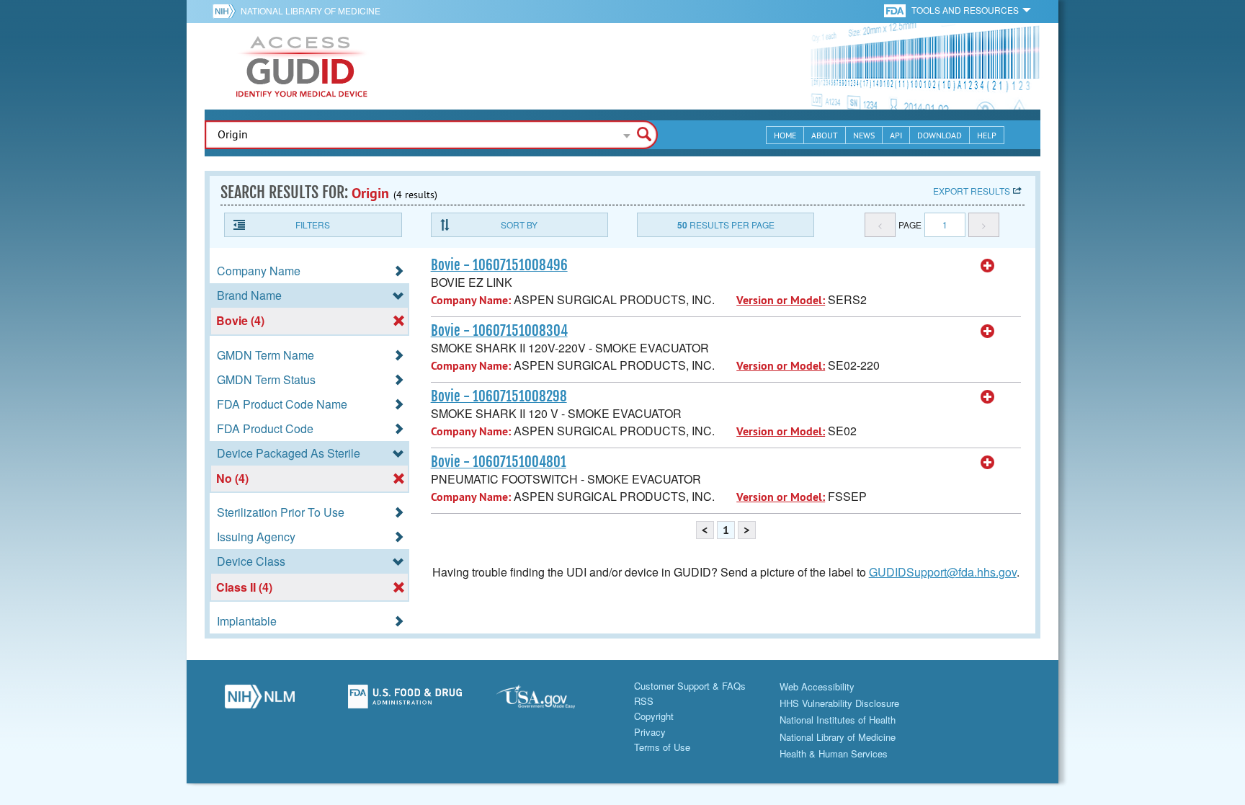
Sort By (519, 224)
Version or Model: (780, 300)
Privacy (650, 732)
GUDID (302, 66)
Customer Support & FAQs (690, 686)
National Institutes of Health (838, 719)
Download (939, 135)
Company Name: (471, 300)
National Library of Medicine (310, 10)
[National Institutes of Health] (227, 11)
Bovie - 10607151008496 (499, 265)
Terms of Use (662, 747)
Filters (312, 224)
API (896, 135)
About (824, 135)
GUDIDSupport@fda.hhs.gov (943, 572)
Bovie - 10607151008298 (499, 396)
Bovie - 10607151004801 (498, 462)
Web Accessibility (817, 686)
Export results (971, 190)
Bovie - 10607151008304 (499, 330)
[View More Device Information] (988, 266)
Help (986, 135)
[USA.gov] (550, 700)
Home (785, 135)
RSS (643, 701)
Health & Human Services (834, 753)
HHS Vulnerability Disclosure (839, 703)
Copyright (654, 716)
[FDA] (896, 10)
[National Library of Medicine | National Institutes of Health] (259, 700)
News (864, 135)
